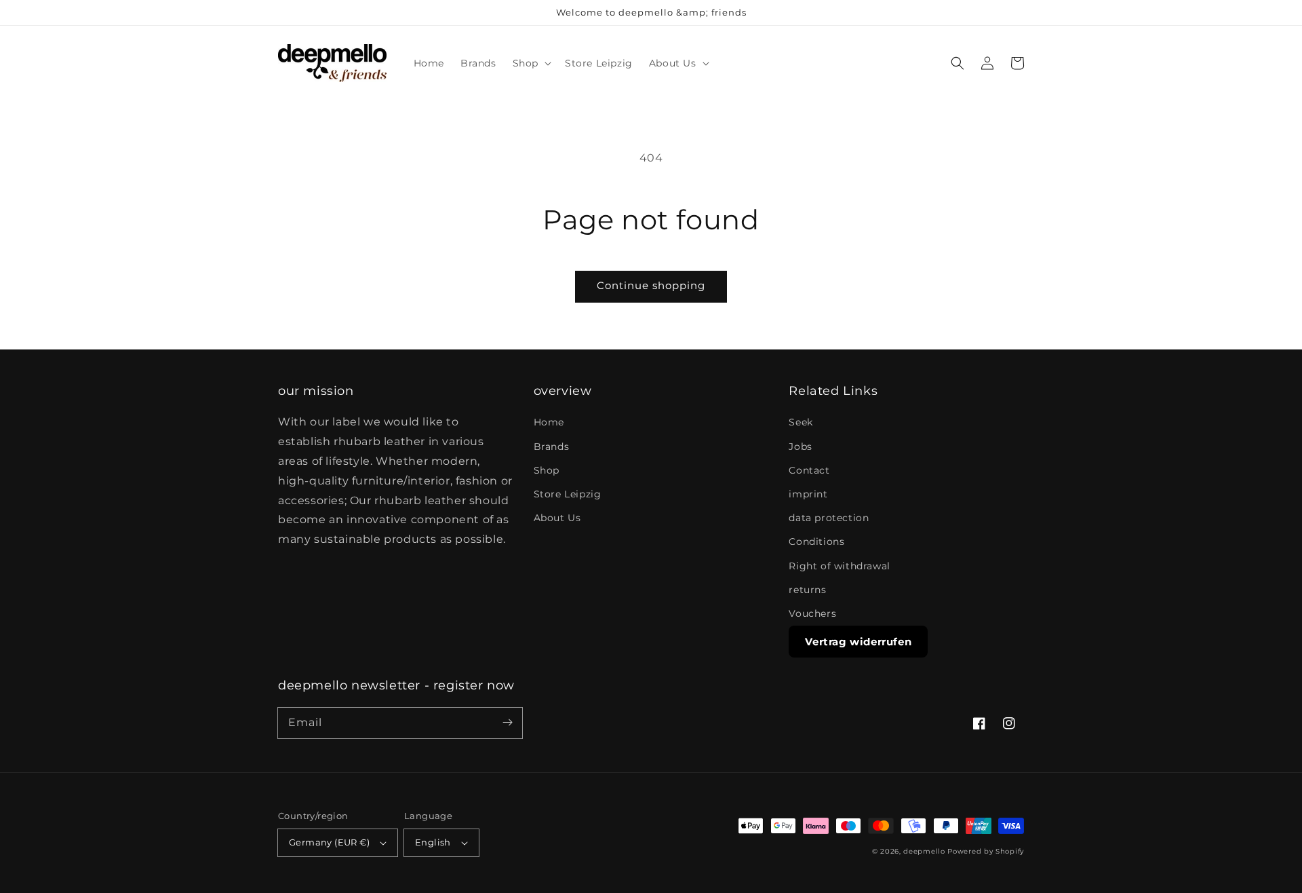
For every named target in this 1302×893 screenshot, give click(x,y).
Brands (552, 446)
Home (549, 422)
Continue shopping (651, 285)
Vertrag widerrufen (858, 641)
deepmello (924, 851)
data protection (829, 518)
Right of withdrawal (839, 566)
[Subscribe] (507, 723)
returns (807, 590)
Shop (546, 470)
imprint (808, 494)
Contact (809, 470)
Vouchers (812, 613)
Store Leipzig (567, 494)
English (433, 842)
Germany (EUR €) (329, 842)
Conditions (816, 541)
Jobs (800, 446)
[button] (531, 63)
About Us (557, 518)
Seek (800, 422)
